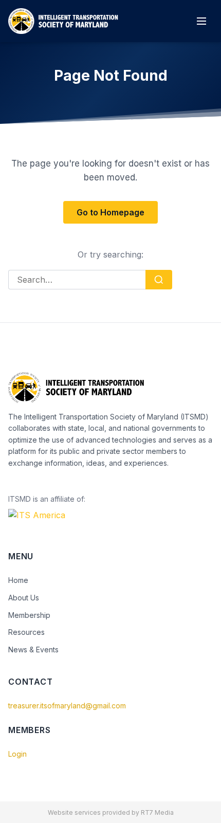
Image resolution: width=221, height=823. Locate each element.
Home (18, 580)
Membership (29, 615)
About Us (23, 597)
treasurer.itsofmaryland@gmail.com (67, 705)
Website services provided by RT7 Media (111, 812)
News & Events (33, 649)
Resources (26, 632)
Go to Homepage (110, 212)
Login (17, 753)
